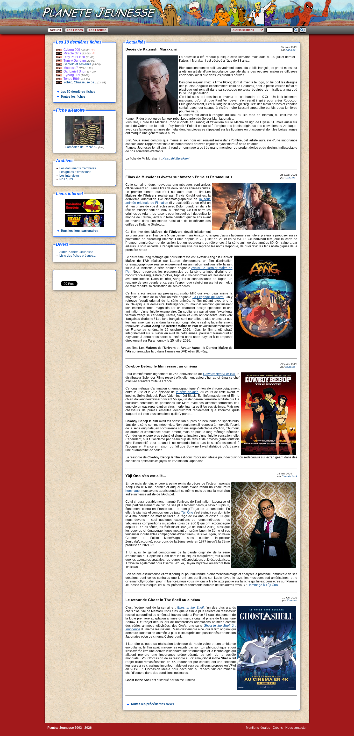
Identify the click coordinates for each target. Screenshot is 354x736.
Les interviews (69, 175)
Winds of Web (255, 731)
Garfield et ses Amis (77, 64)
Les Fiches (75, 30)
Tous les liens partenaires (79, 231)
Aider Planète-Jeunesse (76, 252)
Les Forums (98, 30)
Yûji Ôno (187, 512)
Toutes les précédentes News (152, 704)
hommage (132, 491)
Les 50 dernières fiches (78, 91)
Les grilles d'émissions (75, 172)
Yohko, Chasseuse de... (80, 82)
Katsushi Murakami (175, 158)
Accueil (55, 30)
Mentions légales (258, 728)
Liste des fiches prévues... (77, 255)
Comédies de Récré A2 (84, 147)
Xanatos (290, 177)
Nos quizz (66, 179)
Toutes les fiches (73, 96)
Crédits (278, 728)
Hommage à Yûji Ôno (262, 585)
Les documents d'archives (77, 168)
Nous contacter (296, 728)
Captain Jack (289, 476)
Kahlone (291, 49)
